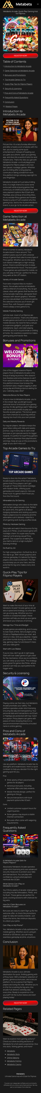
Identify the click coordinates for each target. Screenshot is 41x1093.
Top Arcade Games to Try (15, 79)
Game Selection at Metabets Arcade (20, 70)
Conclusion (9, 102)
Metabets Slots (13, 1054)
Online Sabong (13, 1057)
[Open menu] (38, 4)
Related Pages (12, 106)
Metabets (24, 4)
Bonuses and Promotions (15, 75)
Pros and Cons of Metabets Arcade (18, 93)
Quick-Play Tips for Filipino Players (18, 84)
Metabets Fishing (14, 1061)
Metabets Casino (14, 1064)
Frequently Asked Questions (16, 97)
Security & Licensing (13, 88)
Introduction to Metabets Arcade (17, 66)
